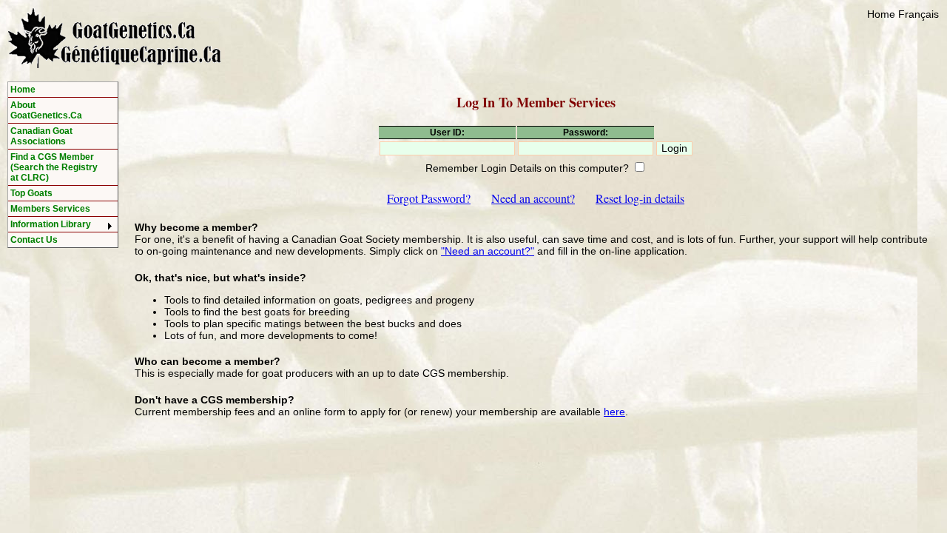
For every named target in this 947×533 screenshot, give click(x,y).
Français (918, 14)
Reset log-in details (640, 198)
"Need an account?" (487, 251)
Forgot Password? (429, 198)
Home (881, 14)
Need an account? (533, 198)
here (614, 412)
